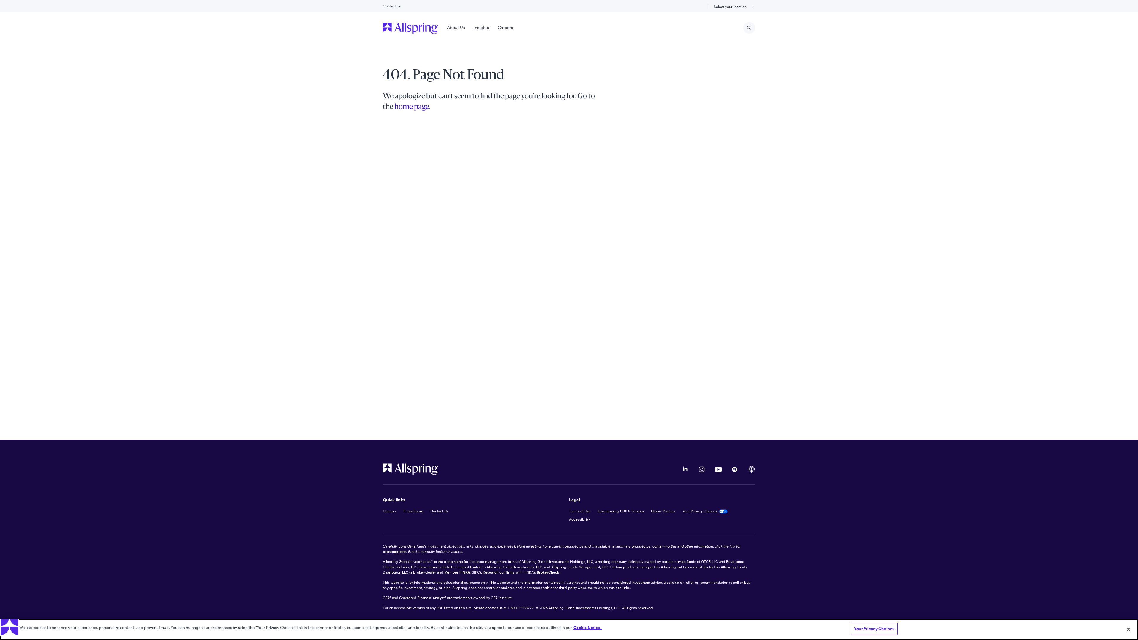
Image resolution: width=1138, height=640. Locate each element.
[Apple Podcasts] (751, 469)
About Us (456, 27)
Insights (481, 27)
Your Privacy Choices (874, 628)
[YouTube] (718, 469)
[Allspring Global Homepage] (410, 469)
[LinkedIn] (685, 469)
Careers (505, 27)
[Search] (749, 28)
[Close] (1128, 629)
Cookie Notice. (587, 627)
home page (411, 107)
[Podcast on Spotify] (735, 469)
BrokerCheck (548, 572)
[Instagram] (701, 469)
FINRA (464, 572)
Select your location (730, 6)
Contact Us (392, 6)
